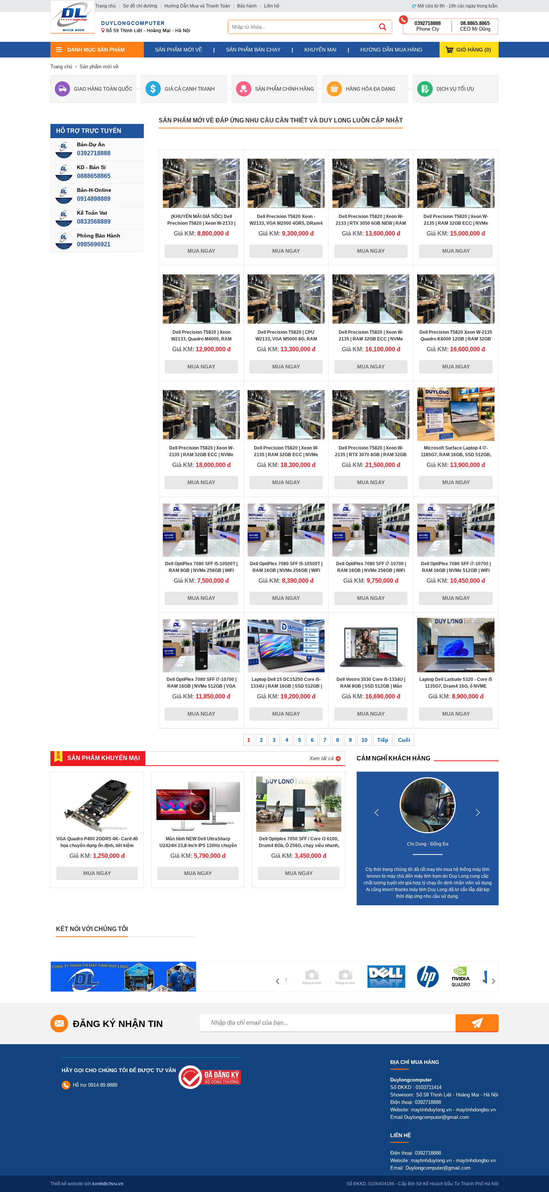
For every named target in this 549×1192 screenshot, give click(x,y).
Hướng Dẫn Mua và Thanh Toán (197, 6)
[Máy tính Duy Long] (72, 17)
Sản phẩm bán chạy (253, 50)
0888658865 (94, 176)
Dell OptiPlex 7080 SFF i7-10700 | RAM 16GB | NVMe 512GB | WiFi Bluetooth (456, 570)
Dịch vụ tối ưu (455, 89)
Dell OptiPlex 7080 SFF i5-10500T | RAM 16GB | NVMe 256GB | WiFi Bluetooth (286, 570)
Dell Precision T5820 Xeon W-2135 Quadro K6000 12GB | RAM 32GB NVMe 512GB (455, 339)
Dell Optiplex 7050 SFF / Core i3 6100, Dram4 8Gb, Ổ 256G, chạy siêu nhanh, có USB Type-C (299, 845)
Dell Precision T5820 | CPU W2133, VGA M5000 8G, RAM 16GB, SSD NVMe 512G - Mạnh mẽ (286, 339)
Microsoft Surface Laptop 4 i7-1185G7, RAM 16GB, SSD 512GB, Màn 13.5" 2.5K (456, 454)
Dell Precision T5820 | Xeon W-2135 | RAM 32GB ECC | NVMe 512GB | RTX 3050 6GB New (456, 223)
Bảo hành (247, 6)
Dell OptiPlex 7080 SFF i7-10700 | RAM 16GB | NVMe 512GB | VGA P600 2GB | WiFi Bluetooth (201, 686)
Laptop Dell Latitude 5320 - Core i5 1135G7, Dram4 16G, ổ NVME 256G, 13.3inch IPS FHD (455, 686)
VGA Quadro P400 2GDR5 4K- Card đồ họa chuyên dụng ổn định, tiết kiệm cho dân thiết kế (97, 845)
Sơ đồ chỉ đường (140, 6)
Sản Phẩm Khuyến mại (103, 758)
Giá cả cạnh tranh (190, 89)
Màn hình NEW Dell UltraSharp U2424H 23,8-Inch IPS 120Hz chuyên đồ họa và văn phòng (198, 845)
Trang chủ (105, 6)
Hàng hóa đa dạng (371, 89)
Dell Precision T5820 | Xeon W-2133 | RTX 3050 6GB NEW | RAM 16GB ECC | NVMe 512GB (371, 223)
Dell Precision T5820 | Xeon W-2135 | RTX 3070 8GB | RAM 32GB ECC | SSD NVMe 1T (371, 454)
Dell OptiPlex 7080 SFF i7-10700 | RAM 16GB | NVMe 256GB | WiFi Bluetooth (371, 570)
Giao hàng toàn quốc (103, 89)
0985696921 (94, 244)
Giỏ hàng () (473, 50)
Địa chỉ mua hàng (414, 1062)
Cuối (404, 740)
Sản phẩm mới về (178, 50)
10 (364, 740)
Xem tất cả (322, 758)
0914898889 (94, 199)
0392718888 (94, 153)
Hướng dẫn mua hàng (391, 50)
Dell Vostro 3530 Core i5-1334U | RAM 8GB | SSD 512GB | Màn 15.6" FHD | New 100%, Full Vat (370, 686)
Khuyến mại (320, 50)
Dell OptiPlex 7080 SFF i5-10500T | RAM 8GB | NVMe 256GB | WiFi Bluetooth (201, 570)
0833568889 (94, 221)
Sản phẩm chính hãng (284, 89)
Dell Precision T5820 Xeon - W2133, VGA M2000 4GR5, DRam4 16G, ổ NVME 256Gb (286, 223)
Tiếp (382, 740)
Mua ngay (201, 251)
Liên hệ (271, 6)
